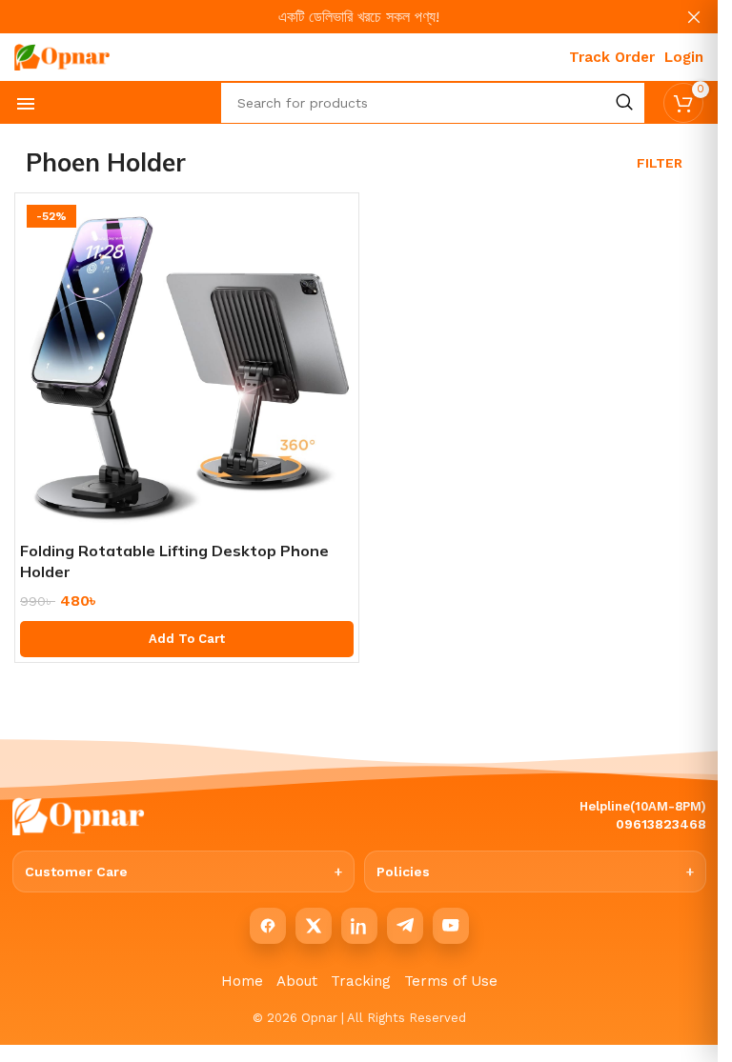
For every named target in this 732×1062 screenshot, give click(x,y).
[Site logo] (62, 56)
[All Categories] (25, 103)
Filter (659, 162)
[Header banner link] (359, 16)
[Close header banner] (694, 16)
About (296, 981)
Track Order (612, 57)
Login (683, 57)
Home (242, 981)
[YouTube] (451, 926)
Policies (403, 871)
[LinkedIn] (359, 926)
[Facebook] (268, 926)
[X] (313, 926)
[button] (187, 639)
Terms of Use (451, 981)
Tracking (361, 981)
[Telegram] (405, 926)
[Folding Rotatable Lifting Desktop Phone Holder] (187, 364)
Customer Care (76, 871)
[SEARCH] (624, 103)
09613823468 (661, 824)
